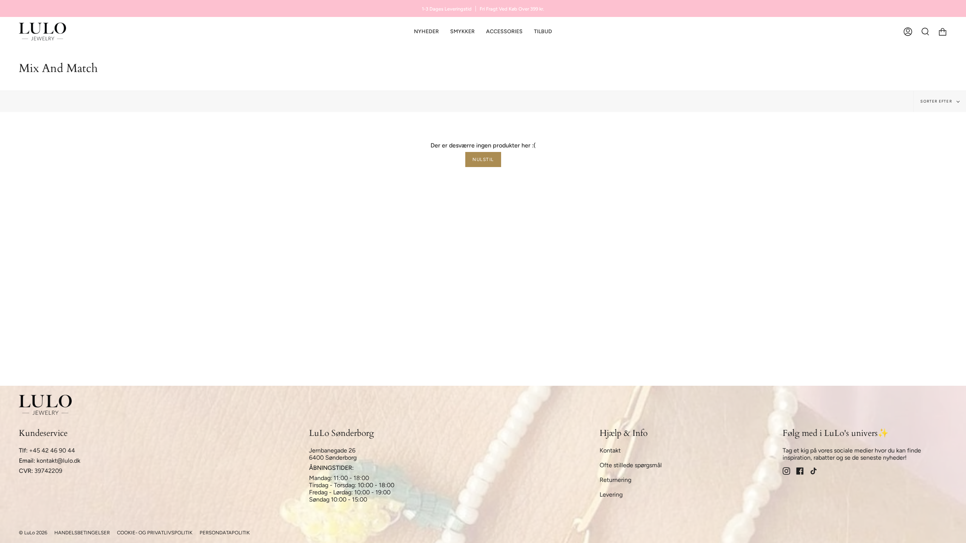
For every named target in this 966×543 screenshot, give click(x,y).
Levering (611, 494)
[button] (462, 31)
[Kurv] (942, 31)
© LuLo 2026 (33, 532)
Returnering (615, 479)
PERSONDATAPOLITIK (225, 532)
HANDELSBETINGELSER (82, 532)
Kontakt (610, 450)
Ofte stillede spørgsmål (631, 465)
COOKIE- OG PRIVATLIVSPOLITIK (154, 532)
